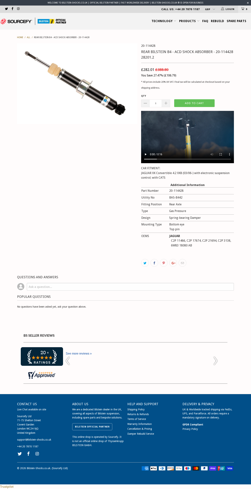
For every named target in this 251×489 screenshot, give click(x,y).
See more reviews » (79, 353)
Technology (163, 21)
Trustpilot (7, 486)
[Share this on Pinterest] (164, 263)
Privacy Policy (190, 428)
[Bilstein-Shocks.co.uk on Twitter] (6, 9)
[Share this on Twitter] (145, 263)
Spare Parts (236, 21)
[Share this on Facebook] (154, 263)
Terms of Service (136, 419)
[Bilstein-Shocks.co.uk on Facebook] (12, 9)
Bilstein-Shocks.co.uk (38, 468)
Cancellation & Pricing (139, 428)
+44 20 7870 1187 (27, 446)
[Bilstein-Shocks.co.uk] (33, 21)
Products (188, 21)
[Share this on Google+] (173, 263)
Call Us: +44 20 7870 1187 (180, 9)
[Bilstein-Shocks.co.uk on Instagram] (18, 9)
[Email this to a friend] (182, 263)
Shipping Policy (136, 409)
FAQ (205, 21)
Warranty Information (139, 424)
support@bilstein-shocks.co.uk (34, 439)
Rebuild (217, 21)
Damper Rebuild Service (140, 433)
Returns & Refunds (138, 414)
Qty (143, 95)
